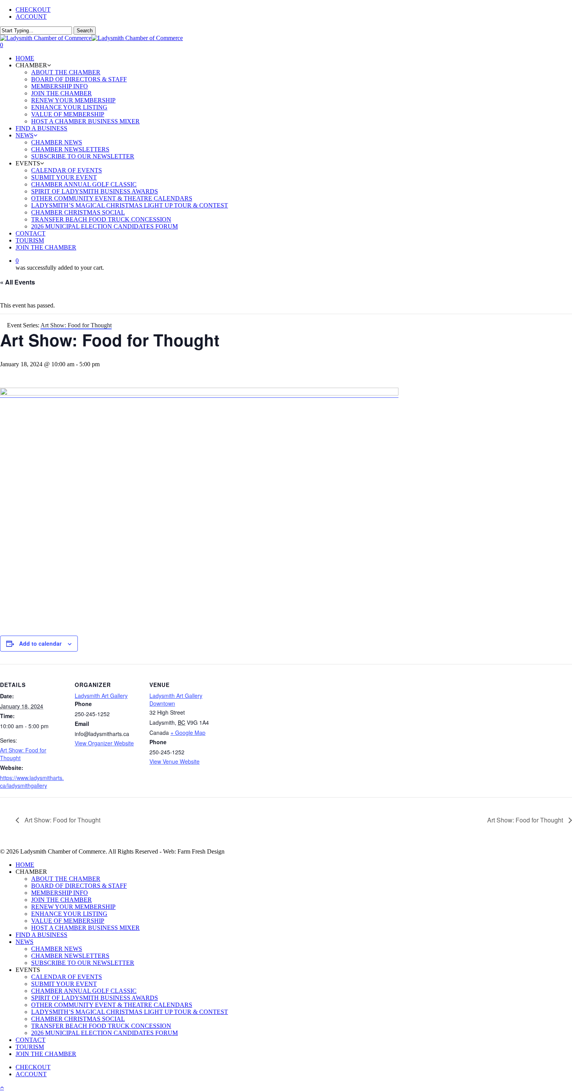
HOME (25, 864)
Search (85, 30)
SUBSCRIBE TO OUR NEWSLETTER (82, 962)
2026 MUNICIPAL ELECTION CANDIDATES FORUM (104, 1033)
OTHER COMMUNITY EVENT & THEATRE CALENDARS (111, 1004)
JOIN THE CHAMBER (61, 899)
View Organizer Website (104, 743)
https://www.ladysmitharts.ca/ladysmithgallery (32, 781)
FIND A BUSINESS (41, 934)
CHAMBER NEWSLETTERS (70, 955)
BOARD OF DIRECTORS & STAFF (79, 885)
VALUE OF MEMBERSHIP (67, 920)
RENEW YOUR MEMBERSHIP (73, 906)
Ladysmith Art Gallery (101, 695)
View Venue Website (174, 761)
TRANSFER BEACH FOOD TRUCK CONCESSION (101, 1025)
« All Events (17, 282)
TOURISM (30, 1047)
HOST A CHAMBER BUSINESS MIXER (85, 927)
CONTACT (31, 1040)
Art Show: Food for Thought (61, 819)
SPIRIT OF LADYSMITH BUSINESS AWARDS (94, 997)
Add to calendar (40, 643)
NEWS (24, 941)
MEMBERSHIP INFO (59, 892)
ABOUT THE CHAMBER (65, 878)
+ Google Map (187, 732)
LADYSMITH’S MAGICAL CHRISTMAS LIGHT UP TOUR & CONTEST (129, 1011)
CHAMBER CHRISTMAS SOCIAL (78, 1018)
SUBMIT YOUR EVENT (64, 983)
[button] (2, 1087)
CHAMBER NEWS (56, 948)
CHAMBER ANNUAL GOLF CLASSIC (84, 990)
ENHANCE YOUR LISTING (69, 913)
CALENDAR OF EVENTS (66, 976)
